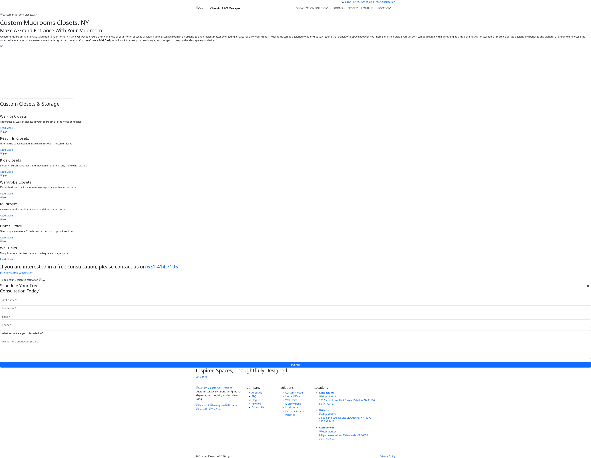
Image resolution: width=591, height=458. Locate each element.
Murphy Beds (293, 403)
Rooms (338, 8)
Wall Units (291, 400)
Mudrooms (291, 407)
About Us (256, 392)
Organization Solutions (312, 8)
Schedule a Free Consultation (378, 2)
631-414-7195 (162, 266)
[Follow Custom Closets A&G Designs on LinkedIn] (202, 409)
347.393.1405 (326, 421)
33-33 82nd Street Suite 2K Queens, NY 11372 (345, 417)
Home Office (292, 396)
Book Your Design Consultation (20, 280)
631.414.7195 (350, 2)
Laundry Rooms (294, 411)
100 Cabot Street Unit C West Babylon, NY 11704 (347, 400)
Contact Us (257, 407)
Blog (254, 400)
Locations (385, 8)
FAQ (253, 396)
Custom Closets (294, 392)
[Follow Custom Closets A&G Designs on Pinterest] (231, 405)
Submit (295, 364)
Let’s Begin (202, 376)
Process (353, 8)
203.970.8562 (326, 439)
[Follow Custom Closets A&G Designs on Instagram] (217, 405)
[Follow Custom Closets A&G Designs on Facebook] (203, 405)
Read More (6, 128)
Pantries (290, 414)
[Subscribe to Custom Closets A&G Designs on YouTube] (215, 409)
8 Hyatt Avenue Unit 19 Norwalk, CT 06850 (343, 435)
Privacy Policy (387, 456)
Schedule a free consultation (16, 272)
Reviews (256, 403)
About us (367, 8)
